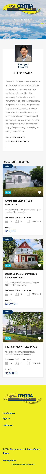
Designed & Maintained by (23, 464)
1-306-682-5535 (25, 20)
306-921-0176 (18, 137)
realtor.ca (7, 425)
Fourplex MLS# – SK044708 (21, 346)
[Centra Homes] (23, 14)
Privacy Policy (9, 460)
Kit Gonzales (23, 73)
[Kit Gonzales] (23, 60)
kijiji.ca (6, 419)
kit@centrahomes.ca (20, 141)
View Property (23, 190)
